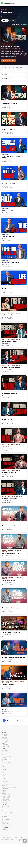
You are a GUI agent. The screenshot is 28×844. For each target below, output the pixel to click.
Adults (3, 771)
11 (20, 720)
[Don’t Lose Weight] (14, 173)
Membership (5, 738)
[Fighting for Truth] (14, 409)
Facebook (18, 837)
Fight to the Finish (8, 315)
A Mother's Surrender (9, 498)
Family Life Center (6, 780)
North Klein (24, 24)
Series (12, 20)
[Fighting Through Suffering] (14, 356)
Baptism (4, 743)
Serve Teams (5, 816)
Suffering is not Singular (10, 262)
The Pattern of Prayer (10, 46)
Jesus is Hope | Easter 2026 (11, 632)
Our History (5, 741)
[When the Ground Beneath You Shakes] (14, 145)
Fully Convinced (7, 210)
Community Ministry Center (9, 787)
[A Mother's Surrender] (14, 487)
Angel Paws (5, 785)
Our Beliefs (5, 734)
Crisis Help (4, 790)
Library (3, 778)
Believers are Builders (9, 341)
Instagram (22, 839)
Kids (3, 766)
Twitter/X (17, 839)
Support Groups (6, 800)
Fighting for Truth (8, 420)
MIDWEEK (5, 781)
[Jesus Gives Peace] (14, 568)
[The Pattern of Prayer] (14, 34)
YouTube (24, 837)
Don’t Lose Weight (8, 184)
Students (4, 768)
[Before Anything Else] (14, 119)
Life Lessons (6, 288)
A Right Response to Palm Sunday (13, 657)
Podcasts (4, 754)
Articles (4, 753)
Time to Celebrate (8, 684)
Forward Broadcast (6, 756)
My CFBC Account (6, 806)
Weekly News (5, 757)
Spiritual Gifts (5, 818)
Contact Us (5, 744)
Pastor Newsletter (6, 762)
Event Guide (5, 823)
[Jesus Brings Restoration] (14, 541)
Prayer (4, 709)
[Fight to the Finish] (14, 304)
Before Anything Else (9, 130)
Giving (3, 807)
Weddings (4, 802)
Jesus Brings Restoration (10, 553)
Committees (5, 810)
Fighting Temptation (9, 472)
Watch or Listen (9, 60)
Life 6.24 (4, 793)
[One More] (14, 435)
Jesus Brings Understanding (11, 608)
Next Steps (5, 740)
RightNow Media (6, 759)
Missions (4, 775)
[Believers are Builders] (14, 330)
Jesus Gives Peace (8, 580)
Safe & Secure (5, 819)
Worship (4, 774)
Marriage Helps (6, 794)
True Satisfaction (8, 236)
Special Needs (5, 799)
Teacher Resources (7, 812)
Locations (4, 737)
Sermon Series (5, 751)
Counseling (5, 788)
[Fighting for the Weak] (14, 382)
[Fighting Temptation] (14, 461)
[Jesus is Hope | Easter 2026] (14, 623)
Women (4, 772)
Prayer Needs (5, 746)
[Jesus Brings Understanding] (14, 595)
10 (17, 720)
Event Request (6, 825)
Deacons (4, 809)
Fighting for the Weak (9, 393)
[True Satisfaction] (14, 225)
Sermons (6, 12)
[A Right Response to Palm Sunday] (14, 647)
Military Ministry (6, 796)
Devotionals (5, 760)
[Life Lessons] (14, 278)
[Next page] (23, 720)
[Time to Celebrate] (14, 672)
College (4, 769)
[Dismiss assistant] (26, 838)
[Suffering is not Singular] (14, 251)
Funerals (4, 791)
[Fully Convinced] (14, 199)
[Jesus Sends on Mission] (14, 513)
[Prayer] (14, 700)
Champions (15, 24)
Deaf (3, 777)
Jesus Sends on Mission (10, 526)
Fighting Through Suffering (11, 367)
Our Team (4, 735)
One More (5, 446)
